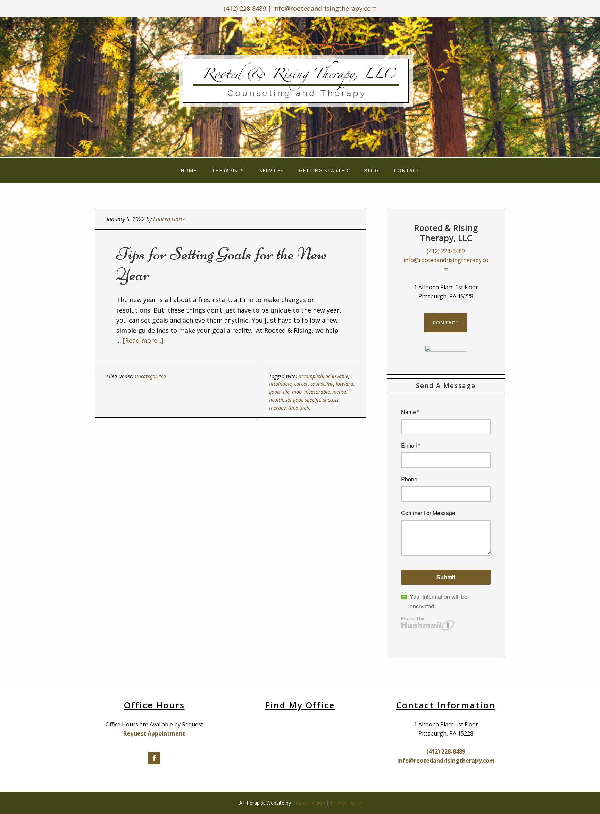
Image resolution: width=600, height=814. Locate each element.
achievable (336, 376)
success (331, 400)
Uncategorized (150, 376)
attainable (280, 384)
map (297, 392)
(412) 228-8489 (245, 8)
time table (299, 408)
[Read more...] (143, 340)
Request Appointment (154, 733)
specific (312, 400)
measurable (317, 392)
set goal (293, 400)
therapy (277, 408)
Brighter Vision (308, 802)
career (301, 384)
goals (275, 392)
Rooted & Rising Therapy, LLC (300, 85)
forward (344, 384)
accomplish (311, 376)
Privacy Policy (346, 802)
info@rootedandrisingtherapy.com (325, 8)
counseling (321, 384)
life (286, 392)
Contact (446, 322)
